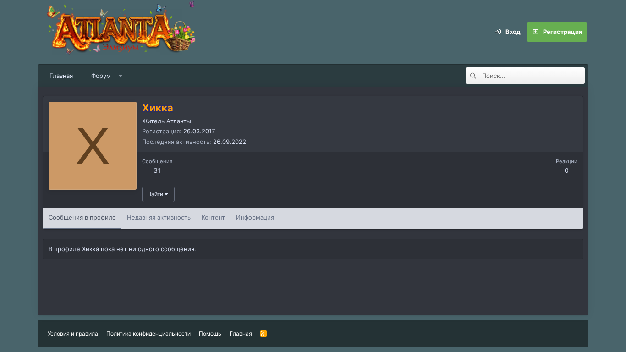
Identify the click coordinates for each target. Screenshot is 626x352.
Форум (101, 75)
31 (157, 170)
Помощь (210, 333)
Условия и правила (73, 333)
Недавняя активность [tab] (159, 217)
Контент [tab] (213, 217)
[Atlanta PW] (180, 32)
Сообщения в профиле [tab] (82, 217)
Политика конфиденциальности (148, 333)
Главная (61, 75)
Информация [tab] (255, 217)
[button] (120, 76)
